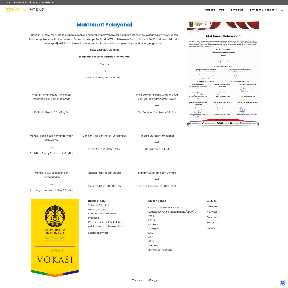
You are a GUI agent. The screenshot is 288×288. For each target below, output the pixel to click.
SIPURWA (152, 224)
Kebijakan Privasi (98, 233)
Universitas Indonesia (159, 249)
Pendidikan (237, 10)
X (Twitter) (213, 212)
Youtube (212, 201)
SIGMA (151, 220)
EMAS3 (151, 216)
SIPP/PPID (153, 245)
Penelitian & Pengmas (262, 10)
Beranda (210, 10)
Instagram (213, 206)
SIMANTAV (153, 228)
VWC (150, 237)
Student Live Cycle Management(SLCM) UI (172, 212)
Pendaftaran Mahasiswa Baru (164, 207)
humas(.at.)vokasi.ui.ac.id (109, 226)
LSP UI (150, 241)
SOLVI (150, 233)
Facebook (213, 217)
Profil (221, 10)
